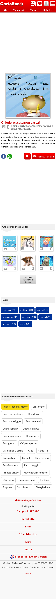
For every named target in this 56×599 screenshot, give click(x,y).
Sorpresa (7, 487)
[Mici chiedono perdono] (46, 261)
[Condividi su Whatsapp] (9, 156)
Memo (33, 9)
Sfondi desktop (28, 534)
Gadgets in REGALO (28, 511)
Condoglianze (10, 457)
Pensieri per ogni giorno (15, 406)
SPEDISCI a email (45, 156)
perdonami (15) (10, 317)
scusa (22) (45, 317)
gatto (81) (42, 310)
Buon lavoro (34, 414)
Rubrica (47, 9)
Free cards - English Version (31, 556)
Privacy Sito (7, 567)
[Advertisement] (28, 42)
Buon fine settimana (13, 414)
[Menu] (52, 3)
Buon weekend (33, 421)
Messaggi (18, 9)
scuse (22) (25, 324)
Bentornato (39, 406)
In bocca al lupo (11, 472)
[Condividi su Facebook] (3, 156)
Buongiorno (9, 443)
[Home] (5, 10)
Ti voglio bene (42, 487)
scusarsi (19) (9, 324)
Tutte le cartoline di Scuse (27, 279)
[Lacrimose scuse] (46, 241)
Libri (28, 541)
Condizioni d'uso (37, 567)
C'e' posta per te (28, 443)
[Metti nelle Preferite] (27, 156)
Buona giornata (31, 428)
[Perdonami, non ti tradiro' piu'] (28, 261)
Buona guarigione (12, 436)
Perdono (44, 479)
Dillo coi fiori (42, 457)
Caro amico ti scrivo (13, 450)
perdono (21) (29, 317)
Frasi (28, 526)
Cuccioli (26, 457)
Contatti (50, 567)
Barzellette (28, 518)
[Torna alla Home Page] (11, 4)
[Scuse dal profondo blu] (9, 241)
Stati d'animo (23, 487)
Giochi (28, 549)
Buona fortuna (10, 428)
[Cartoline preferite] (39, 3)
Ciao (30, 450)
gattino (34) (26, 310)
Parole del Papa (27, 479)
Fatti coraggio (31, 465)
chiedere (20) (9, 310)
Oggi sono (8, 479)
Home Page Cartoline (29, 500)
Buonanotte (32, 436)
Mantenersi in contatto (36, 472)
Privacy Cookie (21, 567)
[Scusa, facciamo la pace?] (9, 261)
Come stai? (43, 450)
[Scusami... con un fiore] (28, 241)
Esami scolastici (11, 465)
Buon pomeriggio (12, 421)
